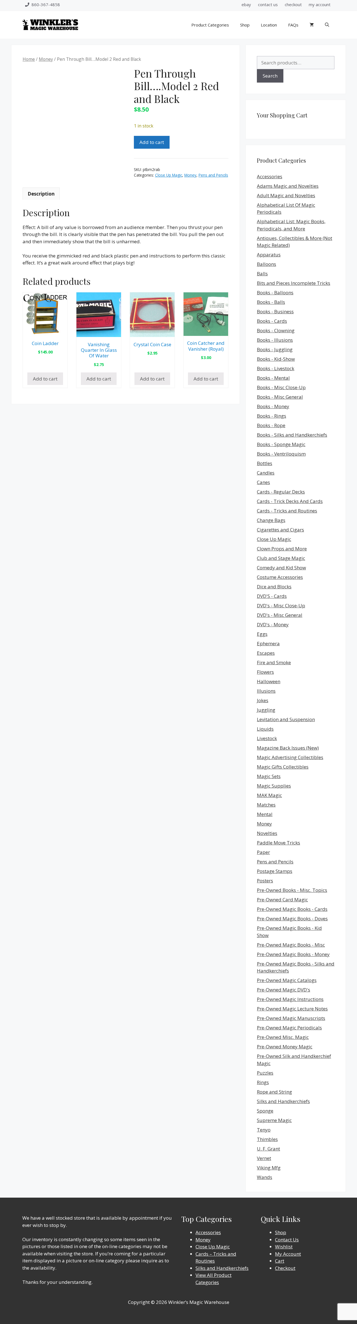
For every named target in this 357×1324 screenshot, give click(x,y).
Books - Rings (271, 416)
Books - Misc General (280, 397)
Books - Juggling (275, 349)
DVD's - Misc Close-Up (281, 605)
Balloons (266, 264)
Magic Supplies (274, 786)
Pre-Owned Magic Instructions (290, 999)
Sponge (265, 1111)
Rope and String (274, 1092)
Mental (264, 814)
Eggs (262, 634)
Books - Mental (273, 378)
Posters (265, 880)
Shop (245, 25)
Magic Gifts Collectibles (282, 767)
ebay (246, 4)
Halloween (268, 681)
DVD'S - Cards (272, 596)
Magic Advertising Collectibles (290, 757)
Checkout (285, 1268)
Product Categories (210, 25)
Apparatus (269, 254)
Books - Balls (271, 302)
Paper (263, 852)
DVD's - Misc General (279, 615)
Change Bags (271, 520)
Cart (279, 1261)
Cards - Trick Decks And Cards (290, 501)
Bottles (264, 463)
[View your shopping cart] (311, 24)
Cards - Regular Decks (281, 491)
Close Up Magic (168, 175)
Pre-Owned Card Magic (282, 899)
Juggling (266, 710)
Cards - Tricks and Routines (287, 510)
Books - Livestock (275, 368)
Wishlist (284, 1246)
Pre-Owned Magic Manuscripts (291, 1018)
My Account (288, 1254)
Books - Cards (272, 321)
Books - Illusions (275, 340)
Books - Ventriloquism (281, 454)
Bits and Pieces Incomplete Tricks (293, 283)
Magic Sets (269, 776)
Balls (262, 273)
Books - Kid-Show (276, 359)
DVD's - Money (273, 624)
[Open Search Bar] (327, 24)
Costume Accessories (280, 577)
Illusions (266, 691)
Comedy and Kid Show (281, 567)
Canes (263, 482)
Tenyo (264, 1129)
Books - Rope (271, 425)
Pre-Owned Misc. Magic (283, 1037)
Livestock (267, 738)
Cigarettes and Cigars (280, 529)
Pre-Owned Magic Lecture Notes (292, 1008)
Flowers (265, 672)
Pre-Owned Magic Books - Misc (291, 945)
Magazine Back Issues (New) (288, 748)
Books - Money (273, 406)
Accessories (269, 176)
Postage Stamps (274, 871)
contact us (268, 4)
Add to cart (151, 142)
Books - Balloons (275, 292)
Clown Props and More (282, 548)
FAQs (293, 25)
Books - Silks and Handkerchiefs (292, 435)
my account (320, 4)
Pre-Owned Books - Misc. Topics (292, 890)
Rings (263, 1082)
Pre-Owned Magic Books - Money (293, 954)
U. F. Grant (268, 1148)
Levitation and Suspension (286, 719)
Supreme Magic (274, 1120)
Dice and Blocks (274, 586)
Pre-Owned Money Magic (284, 1046)
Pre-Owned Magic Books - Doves (292, 918)
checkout (293, 4)
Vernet (264, 1158)
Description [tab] (41, 194)
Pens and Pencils (213, 175)
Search (270, 76)
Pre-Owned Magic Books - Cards (292, 909)
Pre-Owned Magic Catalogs (287, 980)
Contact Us (287, 1239)
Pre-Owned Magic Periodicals (289, 1027)
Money (46, 59)
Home (29, 59)
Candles (265, 473)
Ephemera (268, 643)
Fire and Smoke (274, 662)
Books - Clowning (276, 330)
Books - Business (275, 311)
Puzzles (265, 1073)
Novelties (267, 833)
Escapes (266, 653)
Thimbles (267, 1139)
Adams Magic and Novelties (288, 186)
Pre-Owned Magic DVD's (283, 989)
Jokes (262, 700)
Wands (264, 1177)
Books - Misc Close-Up (281, 387)
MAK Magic (269, 795)
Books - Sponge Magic (281, 444)
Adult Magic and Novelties (286, 195)
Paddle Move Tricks (278, 842)
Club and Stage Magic (281, 558)
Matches (266, 804)
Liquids (265, 729)
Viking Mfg (269, 1167)
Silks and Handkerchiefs (283, 1101)
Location (269, 25)
